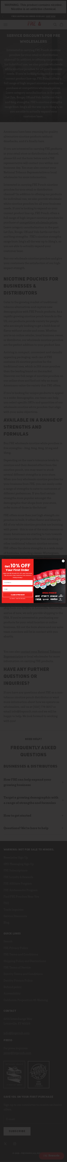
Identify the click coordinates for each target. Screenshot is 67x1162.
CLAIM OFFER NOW (17, 595)
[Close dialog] (63, 561)
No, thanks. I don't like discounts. (18, 598)
